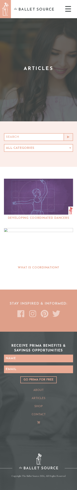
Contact (39, 414)
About (38, 390)
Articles (38, 398)
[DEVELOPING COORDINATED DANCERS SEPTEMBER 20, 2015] (38, 197)
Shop (38, 406)
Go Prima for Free (38, 379)
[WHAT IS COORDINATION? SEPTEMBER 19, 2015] (38, 246)
